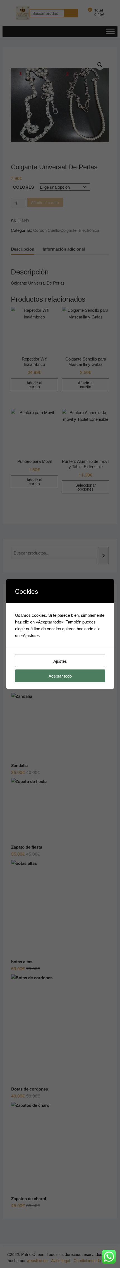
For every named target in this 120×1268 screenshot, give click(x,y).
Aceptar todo (60, 676)
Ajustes (60, 661)
